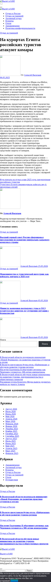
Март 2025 (10, 451)
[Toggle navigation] (1, 7)
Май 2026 (9, 416)
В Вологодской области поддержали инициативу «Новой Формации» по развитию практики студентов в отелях (25, 359)
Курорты (9, 21)
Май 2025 (9, 446)
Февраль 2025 (11, 453)
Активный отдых (13, 18)
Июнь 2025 (10, 443)
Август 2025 (11, 438)
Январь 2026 (11, 426)
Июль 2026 (10, 411)
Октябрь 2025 (11, 433)
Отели (8, 23)
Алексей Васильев (32, 75)
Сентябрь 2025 (12, 436)
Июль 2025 (10, 441)
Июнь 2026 (10, 414)
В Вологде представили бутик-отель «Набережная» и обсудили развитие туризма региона (24, 366)
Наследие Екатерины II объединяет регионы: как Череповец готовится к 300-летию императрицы (23, 370)
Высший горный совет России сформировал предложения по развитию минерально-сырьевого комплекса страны (24, 239)
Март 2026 (10, 421)
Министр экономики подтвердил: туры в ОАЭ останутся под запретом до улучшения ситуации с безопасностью (24, 310)
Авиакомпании (12, 26)
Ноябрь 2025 (11, 431)
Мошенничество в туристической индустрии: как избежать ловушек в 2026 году (24, 275)
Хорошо (14, 581)
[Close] (1, 568)
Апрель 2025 (11, 448)
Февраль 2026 (11, 424)
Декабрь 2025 (11, 429)
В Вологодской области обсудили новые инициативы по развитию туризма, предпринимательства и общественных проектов (25, 377)
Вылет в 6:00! (6, 554)
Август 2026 (11, 409)
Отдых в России (13, 13)
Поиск (3, 340)
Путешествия (11, 480)
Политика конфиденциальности (20, 28)
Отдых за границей (14, 16)
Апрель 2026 (11, 419)
